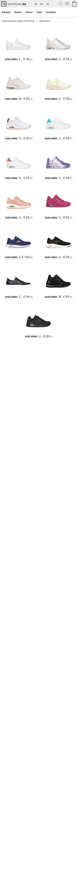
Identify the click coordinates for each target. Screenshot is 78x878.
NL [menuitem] (47, 4)
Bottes (18, 12)
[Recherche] (59, 4)
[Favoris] (66, 4)
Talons (29, 12)
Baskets (6, 12)
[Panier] (74, 4)
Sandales (51, 12)
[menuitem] (6, 12)
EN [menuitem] (41, 4)
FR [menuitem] (35, 4)
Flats (39, 12)
